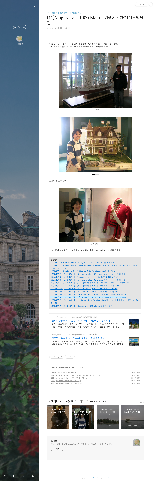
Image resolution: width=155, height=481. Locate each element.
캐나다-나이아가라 (70, 367)
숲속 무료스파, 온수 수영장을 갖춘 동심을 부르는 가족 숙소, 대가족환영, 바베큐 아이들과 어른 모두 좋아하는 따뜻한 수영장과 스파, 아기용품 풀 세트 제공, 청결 (88, 325)
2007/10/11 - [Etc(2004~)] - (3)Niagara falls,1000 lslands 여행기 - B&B (82, 271)
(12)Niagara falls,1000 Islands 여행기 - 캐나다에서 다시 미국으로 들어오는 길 (75, 375)
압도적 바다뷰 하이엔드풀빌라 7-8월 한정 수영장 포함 (78, 338)
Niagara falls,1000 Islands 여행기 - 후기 (63, 372)
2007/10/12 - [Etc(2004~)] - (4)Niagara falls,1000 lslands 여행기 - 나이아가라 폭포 (88, 274)
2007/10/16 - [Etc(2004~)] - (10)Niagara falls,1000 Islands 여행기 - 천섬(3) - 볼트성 (88, 294)
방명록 (15, 476)
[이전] (62, 145)
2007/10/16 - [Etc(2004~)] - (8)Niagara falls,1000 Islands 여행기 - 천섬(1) (83, 288)
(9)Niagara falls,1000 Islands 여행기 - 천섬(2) (65, 381)
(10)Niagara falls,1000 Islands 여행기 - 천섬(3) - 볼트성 (68, 378)
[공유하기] (58, 356)
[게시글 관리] (61, 356)
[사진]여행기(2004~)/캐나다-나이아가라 (64, 13)
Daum (95, 478)
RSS (24, 476)
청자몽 (19, 27)
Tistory (109, 478)
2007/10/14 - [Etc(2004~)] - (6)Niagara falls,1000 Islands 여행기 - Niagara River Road (89, 283)
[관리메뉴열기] (151, 4)
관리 (34, 476)
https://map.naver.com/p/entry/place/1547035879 (72, 317)
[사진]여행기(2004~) (57, 367)
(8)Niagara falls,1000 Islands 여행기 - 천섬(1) (65, 383)
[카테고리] (5, 5)
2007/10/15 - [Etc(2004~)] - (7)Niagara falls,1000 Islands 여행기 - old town (84, 285)
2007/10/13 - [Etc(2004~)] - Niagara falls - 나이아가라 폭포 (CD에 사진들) (84, 277)
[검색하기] (33, 5)
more (142, 402)
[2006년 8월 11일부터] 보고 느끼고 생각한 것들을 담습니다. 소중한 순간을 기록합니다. (81, 444)
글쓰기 (5, 476)
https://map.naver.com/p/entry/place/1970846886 (72, 335)
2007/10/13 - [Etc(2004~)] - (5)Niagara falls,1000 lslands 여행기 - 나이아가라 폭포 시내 (90, 280)
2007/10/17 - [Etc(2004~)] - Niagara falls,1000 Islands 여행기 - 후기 (81, 306)
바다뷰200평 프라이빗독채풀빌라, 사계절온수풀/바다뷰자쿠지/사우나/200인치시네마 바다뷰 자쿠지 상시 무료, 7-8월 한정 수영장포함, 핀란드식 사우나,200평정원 (88, 342)
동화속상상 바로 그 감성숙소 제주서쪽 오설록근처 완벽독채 (81, 320)
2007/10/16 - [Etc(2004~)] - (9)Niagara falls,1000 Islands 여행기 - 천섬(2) (84, 291)
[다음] (128, 145)
